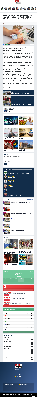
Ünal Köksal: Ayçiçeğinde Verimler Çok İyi (26, 125)
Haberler (4, 13)
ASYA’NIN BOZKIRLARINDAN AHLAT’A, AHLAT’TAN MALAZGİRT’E (18, 173)
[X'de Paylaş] (5, 45)
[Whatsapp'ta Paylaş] (7, 45)
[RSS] (22, 380)
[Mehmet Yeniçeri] (5, 172)
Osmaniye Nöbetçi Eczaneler (9, 384)
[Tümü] (4, 239)
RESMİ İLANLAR (29, 5)
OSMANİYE (12, 5)
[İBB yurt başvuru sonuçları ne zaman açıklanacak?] (26, 132)
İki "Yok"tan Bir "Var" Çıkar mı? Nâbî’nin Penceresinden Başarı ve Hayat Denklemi (19, 182)
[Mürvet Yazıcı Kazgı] (5, 194)
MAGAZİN (16, 5)
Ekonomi (8, 13)
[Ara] (33, 2)
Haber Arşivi (6, 389)
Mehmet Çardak (11, 176)
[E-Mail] (9, 111)
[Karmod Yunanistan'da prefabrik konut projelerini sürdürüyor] (26, 144)
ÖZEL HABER (6, 5)
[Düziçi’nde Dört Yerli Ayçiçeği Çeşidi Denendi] (11, 132)
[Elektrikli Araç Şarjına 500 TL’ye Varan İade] (11, 120)
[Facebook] (15, 380)
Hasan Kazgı (10, 185)
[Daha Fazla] (9, 45)
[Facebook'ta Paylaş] (3, 45)
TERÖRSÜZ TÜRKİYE (11, 177)
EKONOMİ (21, 5)
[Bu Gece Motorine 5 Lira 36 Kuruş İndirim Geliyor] (11, 144)
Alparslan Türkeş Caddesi (12, 186)
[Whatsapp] (20, 380)
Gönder (5, 164)
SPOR (25, 5)
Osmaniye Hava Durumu (23, 384)
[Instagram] (17, 380)
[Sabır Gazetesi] (18, 2)
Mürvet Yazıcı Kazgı (11, 194)
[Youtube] (18, 380)
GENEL (2, 5)
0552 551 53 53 (19, 374)
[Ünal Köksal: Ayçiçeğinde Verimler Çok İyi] (26, 120)
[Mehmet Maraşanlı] (5, 181)
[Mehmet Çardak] (5, 177)
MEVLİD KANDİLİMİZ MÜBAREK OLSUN (14, 195)
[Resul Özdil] (5, 190)
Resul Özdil (11, 109)
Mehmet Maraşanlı (11, 180)
